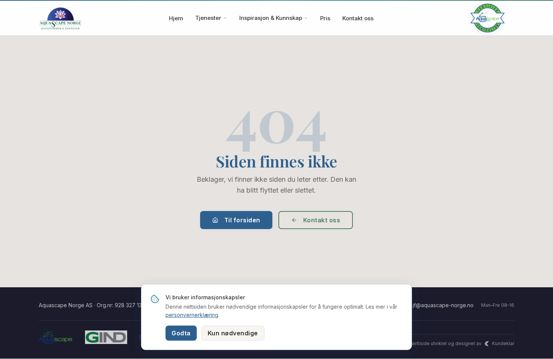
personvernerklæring (192, 315)
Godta (181, 333)
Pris (325, 18)
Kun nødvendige (233, 333)
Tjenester (208, 17)
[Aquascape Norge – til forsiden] (60, 18)
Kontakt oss (358, 18)
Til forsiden (242, 220)
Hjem (176, 18)
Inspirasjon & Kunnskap (270, 17)
